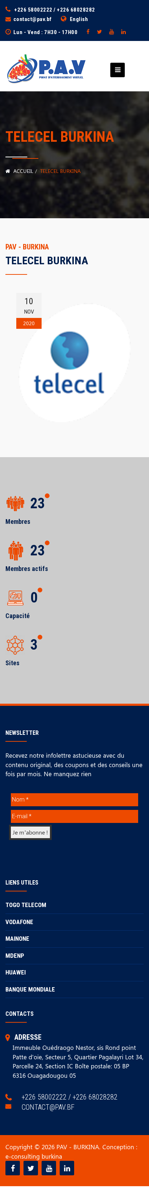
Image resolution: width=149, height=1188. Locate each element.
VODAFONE (19, 922)
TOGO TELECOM (25, 904)
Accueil (22, 170)
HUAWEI (15, 972)
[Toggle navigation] (115, 70)
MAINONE (17, 938)
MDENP (14, 955)
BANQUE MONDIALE (30, 989)
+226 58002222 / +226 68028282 (54, 10)
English (79, 19)
